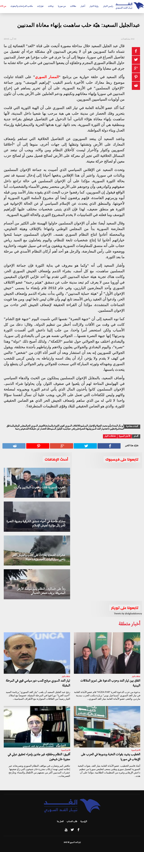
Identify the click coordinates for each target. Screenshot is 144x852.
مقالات (73, 6)
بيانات (51, 6)
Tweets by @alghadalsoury (128, 613)
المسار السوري (47, 77)
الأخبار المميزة (124, 436)
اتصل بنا (60, 821)
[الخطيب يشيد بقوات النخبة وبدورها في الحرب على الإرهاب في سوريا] (107, 726)
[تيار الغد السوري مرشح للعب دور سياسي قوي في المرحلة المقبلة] (37, 653)
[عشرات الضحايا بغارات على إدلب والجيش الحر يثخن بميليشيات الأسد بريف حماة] (37, 550)
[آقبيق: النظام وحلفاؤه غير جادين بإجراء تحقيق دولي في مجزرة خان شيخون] (37, 726)
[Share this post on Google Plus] (136, 68)
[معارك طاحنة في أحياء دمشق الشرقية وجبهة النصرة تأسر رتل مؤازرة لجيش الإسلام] (37, 517)
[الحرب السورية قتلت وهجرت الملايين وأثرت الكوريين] (37, 483)
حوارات (40, 6)
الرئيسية (83, 821)
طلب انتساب (72, 821)
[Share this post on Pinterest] (136, 77)
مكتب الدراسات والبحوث (21, 6)
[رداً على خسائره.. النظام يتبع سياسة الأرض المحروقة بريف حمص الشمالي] (37, 584)
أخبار (82, 6)
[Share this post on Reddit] (136, 86)
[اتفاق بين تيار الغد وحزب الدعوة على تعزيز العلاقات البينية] (107, 653)
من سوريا (62, 6)
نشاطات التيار (110, 436)
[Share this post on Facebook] (136, 51)
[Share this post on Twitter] (136, 60)
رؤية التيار (94, 6)
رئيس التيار (108, 6)
